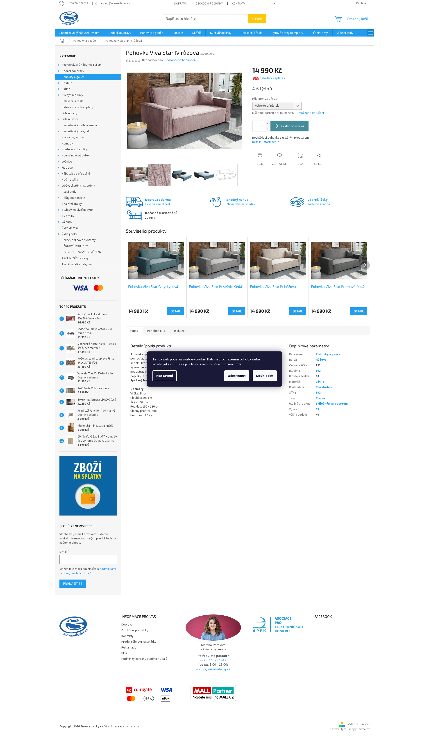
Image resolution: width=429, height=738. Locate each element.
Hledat (257, 19)
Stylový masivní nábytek (78, 210)
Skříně (66, 89)
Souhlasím (264, 375)
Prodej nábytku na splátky (138, 641)
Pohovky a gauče (73, 77)
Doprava (180, 4)
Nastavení (164, 375)
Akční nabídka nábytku (77, 264)
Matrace (67, 167)
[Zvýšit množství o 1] (268, 123)
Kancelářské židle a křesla (79, 125)
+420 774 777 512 (213, 660)
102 (318, 371)
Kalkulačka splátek (272, 78)
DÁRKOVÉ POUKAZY (75, 246)
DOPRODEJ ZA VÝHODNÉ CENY (81, 252)
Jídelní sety (69, 113)
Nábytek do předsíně (76, 174)
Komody (67, 143)
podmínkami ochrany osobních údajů (87, 571)
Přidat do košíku (292, 126)
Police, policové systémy (79, 240)
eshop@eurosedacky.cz (213, 669)
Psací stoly (69, 192)
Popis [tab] (134, 331)
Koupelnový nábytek (75, 155)
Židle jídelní (69, 234)
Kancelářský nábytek (76, 131)
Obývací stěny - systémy (78, 185)
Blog (124, 653)
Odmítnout (237, 375)
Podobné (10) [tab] (156, 331)
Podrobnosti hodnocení (180, 60)
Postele (67, 83)
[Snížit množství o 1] (268, 128)
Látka (320, 382)
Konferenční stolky (74, 149)
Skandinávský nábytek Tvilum (82, 65)
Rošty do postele (73, 198)
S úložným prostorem (332, 403)
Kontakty (238, 4)
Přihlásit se (72, 583)
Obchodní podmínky (209, 4)
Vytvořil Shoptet (359, 724)
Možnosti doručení (311, 113)
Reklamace (128, 647)
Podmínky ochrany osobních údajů (144, 659)
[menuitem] (79, 33)
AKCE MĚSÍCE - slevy (75, 258)
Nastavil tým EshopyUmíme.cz (350, 729)
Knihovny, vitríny (73, 137)
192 (318, 392)
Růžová (321, 360)
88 (317, 409)
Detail (176, 311)
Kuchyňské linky (72, 95)
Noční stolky (70, 179)
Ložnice (67, 161)
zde (238, 364)
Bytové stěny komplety (77, 107)
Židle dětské (70, 228)
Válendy (67, 222)
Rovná (320, 398)
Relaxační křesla (72, 101)
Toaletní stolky (72, 204)
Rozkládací (324, 387)
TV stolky (68, 216)
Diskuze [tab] (179, 331)
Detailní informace (264, 142)
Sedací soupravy (73, 71)
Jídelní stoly (70, 119)
